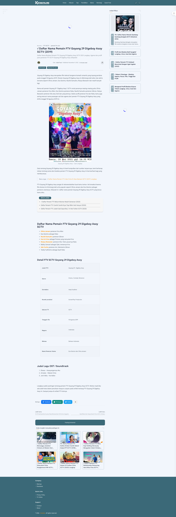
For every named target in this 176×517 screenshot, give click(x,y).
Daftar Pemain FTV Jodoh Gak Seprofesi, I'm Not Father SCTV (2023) (64, 209)
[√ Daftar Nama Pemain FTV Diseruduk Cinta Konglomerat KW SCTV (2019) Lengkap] (46, 457)
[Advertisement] (73, 26)
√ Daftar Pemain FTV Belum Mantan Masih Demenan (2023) (60, 202)
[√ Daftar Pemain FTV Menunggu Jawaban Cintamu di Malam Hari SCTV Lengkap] (46, 437)
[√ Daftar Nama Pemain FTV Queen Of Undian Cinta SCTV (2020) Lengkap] (69, 457)
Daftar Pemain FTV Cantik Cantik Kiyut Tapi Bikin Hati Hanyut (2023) (63, 205)
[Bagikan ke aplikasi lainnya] (75, 402)
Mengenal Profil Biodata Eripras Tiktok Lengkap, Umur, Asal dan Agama (125, 89)
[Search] (139, 2)
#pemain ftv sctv (52, 67)
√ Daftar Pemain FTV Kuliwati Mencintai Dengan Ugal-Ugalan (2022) (125, 64)
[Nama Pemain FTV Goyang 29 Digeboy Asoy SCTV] (70, 132)
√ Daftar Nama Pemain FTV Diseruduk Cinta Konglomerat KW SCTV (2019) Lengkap (46, 465)
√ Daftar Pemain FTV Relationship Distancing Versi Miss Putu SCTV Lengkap (91, 465)
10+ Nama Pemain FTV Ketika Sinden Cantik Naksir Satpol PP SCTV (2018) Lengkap (69, 446)
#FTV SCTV (42, 67)
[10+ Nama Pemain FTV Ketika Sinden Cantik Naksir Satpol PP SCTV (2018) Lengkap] (69, 437)
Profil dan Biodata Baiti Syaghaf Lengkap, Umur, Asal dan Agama (126, 53)
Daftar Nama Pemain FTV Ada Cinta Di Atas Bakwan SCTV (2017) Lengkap (72, 179)
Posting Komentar (70, 422)
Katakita (42, 513)
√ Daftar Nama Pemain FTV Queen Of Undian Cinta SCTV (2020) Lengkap (69, 465)
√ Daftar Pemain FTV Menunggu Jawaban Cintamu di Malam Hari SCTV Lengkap (44, 446)
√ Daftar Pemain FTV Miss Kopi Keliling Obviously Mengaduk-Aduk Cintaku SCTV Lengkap (92, 446)
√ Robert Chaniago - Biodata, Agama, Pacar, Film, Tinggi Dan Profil (125, 77)
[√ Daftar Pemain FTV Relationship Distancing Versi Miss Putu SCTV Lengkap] (92, 457)
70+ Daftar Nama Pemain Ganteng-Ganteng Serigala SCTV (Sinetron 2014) (126, 37)
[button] (135, 2)
